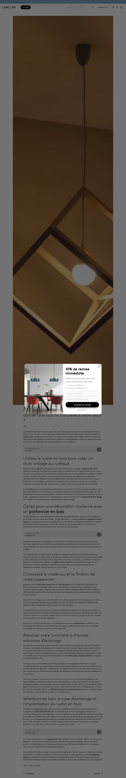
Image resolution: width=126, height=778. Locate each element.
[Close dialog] (99, 366)
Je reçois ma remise (82, 405)
